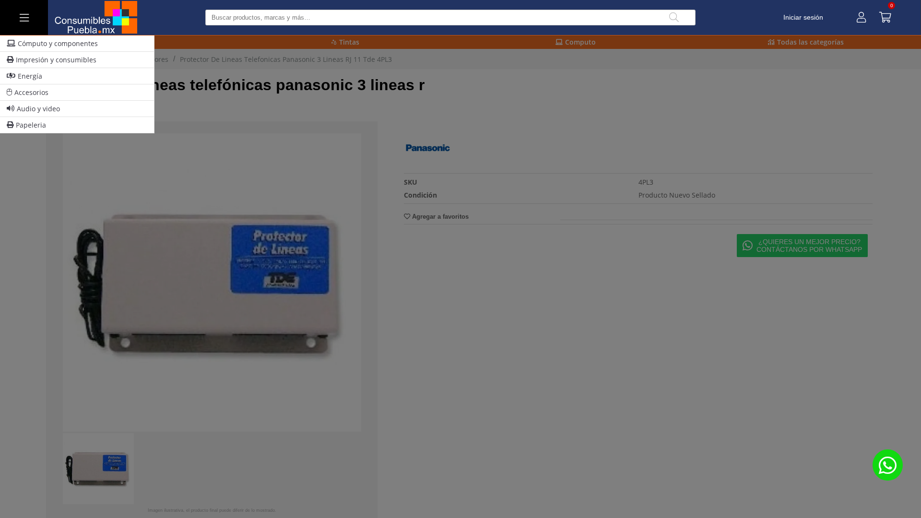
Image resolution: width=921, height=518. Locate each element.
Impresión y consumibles (56, 59)
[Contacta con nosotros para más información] (887, 465)
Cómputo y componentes (58, 43)
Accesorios (31, 92)
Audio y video (38, 108)
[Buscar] (674, 17)
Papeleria (31, 125)
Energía (30, 76)
